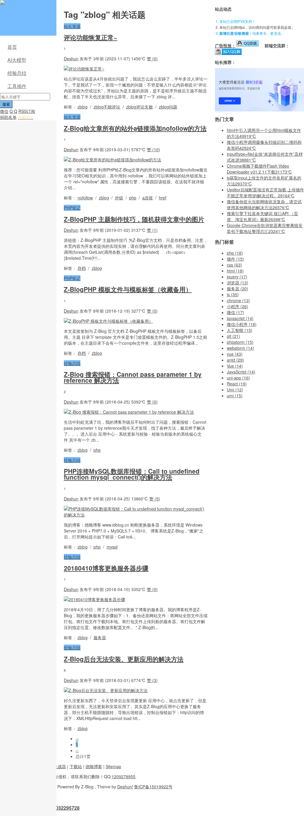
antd (235, 360)
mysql (112, 547)
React (237, 384)
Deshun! (125, 787)
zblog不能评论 (107, 107)
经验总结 (16, 73)
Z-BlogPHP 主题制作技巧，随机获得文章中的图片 (134, 219)
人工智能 (239, 330)
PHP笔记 (72, 208)
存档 (81, 268)
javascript (240, 318)
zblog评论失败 (139, 107)
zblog (82, 107)
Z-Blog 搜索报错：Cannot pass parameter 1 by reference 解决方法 (133, 377)
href (162, 198)
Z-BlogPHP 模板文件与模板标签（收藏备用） (128, 289)
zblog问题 (168, 107)
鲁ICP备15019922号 (153, 787)
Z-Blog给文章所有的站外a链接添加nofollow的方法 (135, 128)
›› (77, 750)
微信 (4, 111)
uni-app (238, 378)
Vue (235, 366)
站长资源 (72, 26)
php (132, 198)
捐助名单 (8, 117)
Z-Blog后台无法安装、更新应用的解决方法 (123, 658)
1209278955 (123, 776)
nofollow (85, 198)
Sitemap (113, 766)
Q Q (13, 111)
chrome (238, 300)
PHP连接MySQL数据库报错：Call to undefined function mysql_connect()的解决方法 (132, 474)
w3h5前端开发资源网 (27, 6)
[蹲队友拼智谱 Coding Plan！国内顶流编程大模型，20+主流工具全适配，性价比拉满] (259, 110)
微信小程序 (241, 324)
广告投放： (225, 45)
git (233, 336)
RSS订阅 (26, 111)
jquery (237, 277)
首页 (12, 46)
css (234, 265)
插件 (235, 259)
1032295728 (66, 807)
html (235, 271)
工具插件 (16, 86)
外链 (119, 198)
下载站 (75, 766)
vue (235, 354)
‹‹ (77, 738)
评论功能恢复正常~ (90, 37)
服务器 (100, 637)
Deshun (71, 59)
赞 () (152, 59)
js (233, 294)
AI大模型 (16, 59)
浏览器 (237, 283)
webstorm (240, 348)
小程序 (237, 306)
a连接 (147, 198)
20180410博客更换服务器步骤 (106, 567)
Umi (235, 390)
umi (235, 395)
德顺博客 (94, 766)
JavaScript (241, 372)
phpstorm (240, 342)
